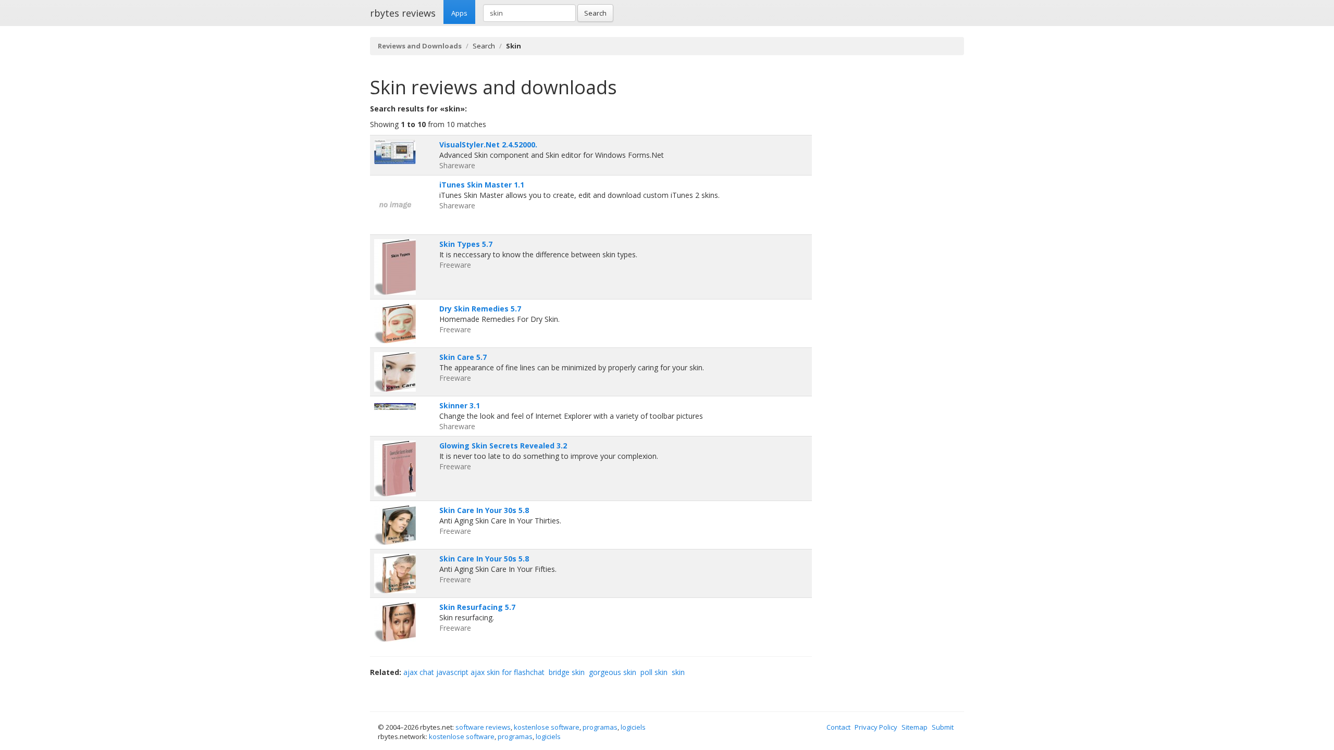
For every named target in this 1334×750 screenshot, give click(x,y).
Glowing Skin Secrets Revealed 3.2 (503, 446)
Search (595, 13)
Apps (459, 13)
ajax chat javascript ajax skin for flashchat (474, 672)
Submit (943, 727)
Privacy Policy (876, 727)
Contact (838, 727)
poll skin (654, 672)
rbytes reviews (403, 13)
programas (600, 727)
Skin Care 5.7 (463, 357)
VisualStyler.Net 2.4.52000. (488, 144)
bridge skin (567, 672)
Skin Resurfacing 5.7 (477, 607)
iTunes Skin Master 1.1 (481, 185)
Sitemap (914, 727)
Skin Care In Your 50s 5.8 (484, 559)
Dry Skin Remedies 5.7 (480, 309)
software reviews (483, 727)
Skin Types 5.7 (465, 244)
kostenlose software (546, 727)
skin (678, 672)
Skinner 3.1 (459, 405)
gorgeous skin (612, 672)
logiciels (633, 727)
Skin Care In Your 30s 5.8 (484, 510)
